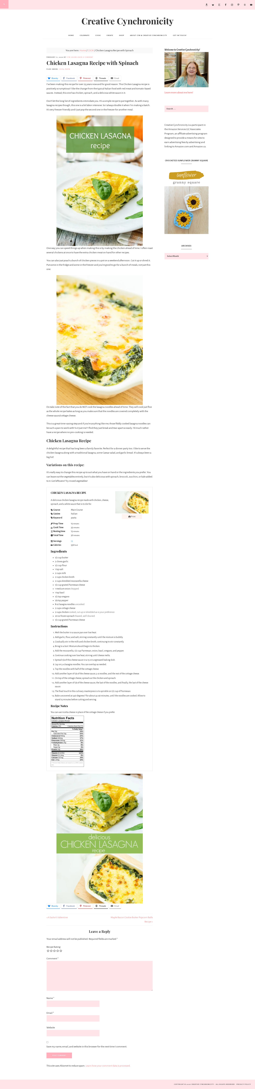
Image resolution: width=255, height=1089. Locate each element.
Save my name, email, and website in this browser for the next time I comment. (86, 1046)
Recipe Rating (53, 947)
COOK (61, 69)
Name (50, 998)
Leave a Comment (85, 57)
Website (50, 1027)
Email (50, 1013)
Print (133, 516)
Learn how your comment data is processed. (108, 1065)
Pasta (67, 69)
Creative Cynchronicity (127, 20)
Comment (52, 958)
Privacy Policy (244, 1084)
